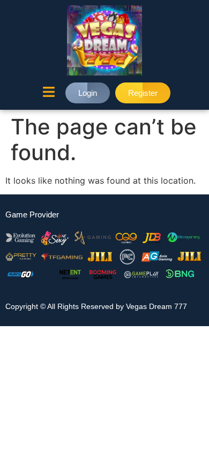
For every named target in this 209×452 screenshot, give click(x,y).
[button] (48, 92)
